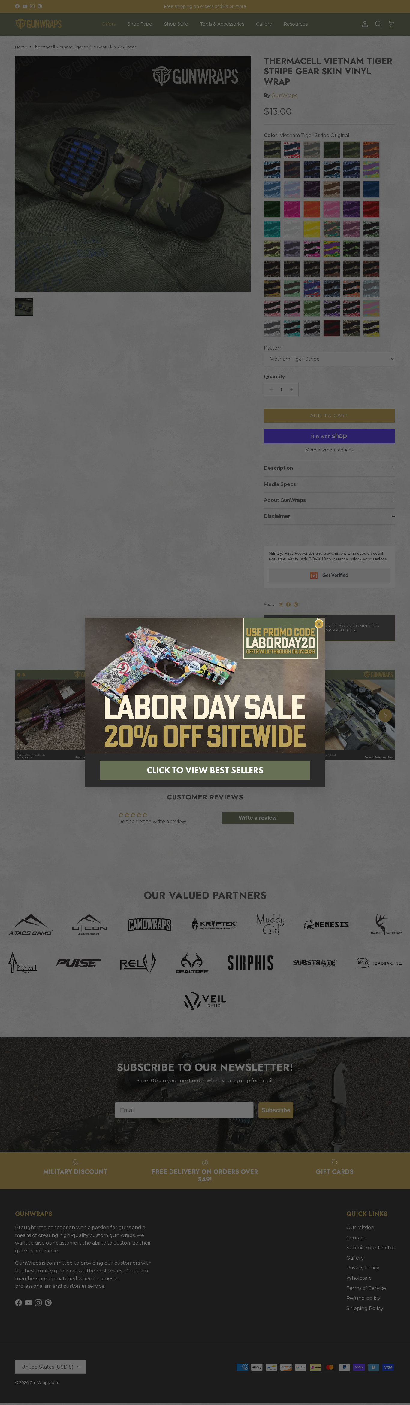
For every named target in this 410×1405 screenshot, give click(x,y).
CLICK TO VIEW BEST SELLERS (205, 770)
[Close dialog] (319, 624)
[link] (205, 685)
